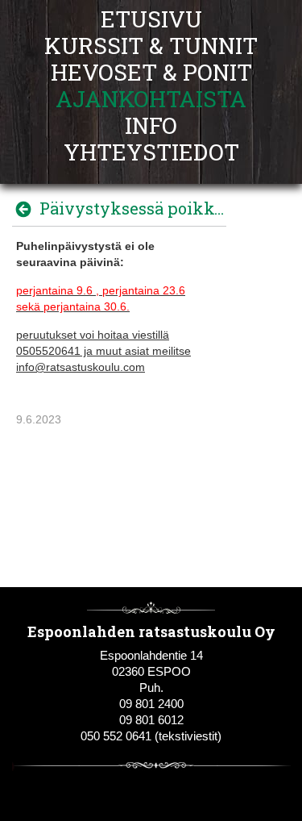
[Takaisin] (27, 209)
